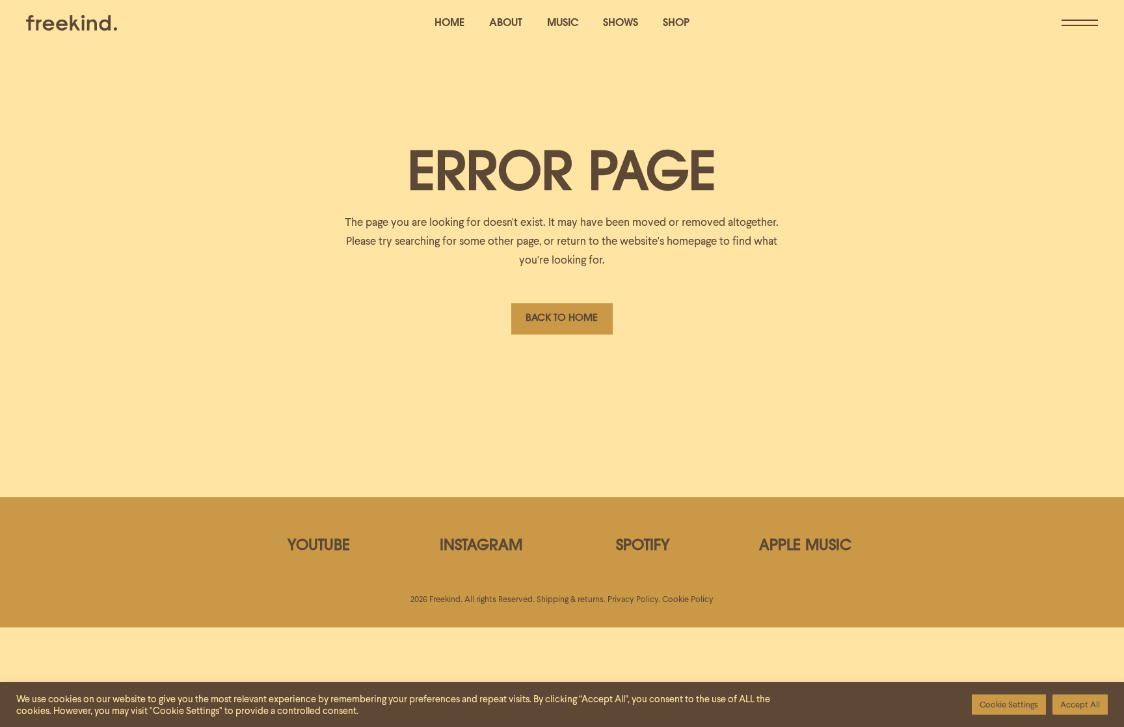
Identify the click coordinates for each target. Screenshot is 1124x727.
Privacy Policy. (634, 599)
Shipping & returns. (571, 599)
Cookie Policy (688, 599)
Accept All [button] (1080, 704)
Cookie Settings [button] (1009, 704)
